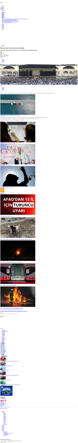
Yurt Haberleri (5, 424)
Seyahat (14, 20)
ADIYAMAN (4, 330)
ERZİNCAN (3, 349)
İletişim (3, 430)
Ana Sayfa (3, 411)
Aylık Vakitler (2, 354)
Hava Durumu (2, 401)
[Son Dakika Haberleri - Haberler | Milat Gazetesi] (6, 1)
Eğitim (5, 19)
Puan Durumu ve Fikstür (3, 403)
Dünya (3, 19)
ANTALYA (3, 334)
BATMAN (3, 339)
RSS (1, 406)
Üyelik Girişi (15, 22)
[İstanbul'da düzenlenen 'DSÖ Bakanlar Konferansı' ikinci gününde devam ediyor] (11, 309)
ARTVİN (3, 335)
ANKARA (3, 333)
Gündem (3, 12)
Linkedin (3, 59)
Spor (2, 27)
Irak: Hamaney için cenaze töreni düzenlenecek (8, 285)
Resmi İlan (3, 17)
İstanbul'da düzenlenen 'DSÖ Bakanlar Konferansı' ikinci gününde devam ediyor (14, 311)
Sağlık (12, 20)
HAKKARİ (3, 353)
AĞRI (3, 337)
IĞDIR (3, 355)
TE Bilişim (5, 408)
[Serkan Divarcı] (2, 191)
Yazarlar (3, 426)
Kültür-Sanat (15, 19)
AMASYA (3, 332)
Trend (4, 423)
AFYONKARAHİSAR (5, 331)
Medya (3, 20)
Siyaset (16, 20)
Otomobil (3, 15)
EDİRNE (3, 347)
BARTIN (3, 338)
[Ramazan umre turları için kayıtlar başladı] (39, 84)
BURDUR (3, 341)
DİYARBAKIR (4, 346)
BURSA (3, 342)
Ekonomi (3, 14)
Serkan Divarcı (2, 193)
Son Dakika (5, 421)
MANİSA (3, 366)
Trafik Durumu (2, 402)
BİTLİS (3, 344)
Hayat (11, 19)
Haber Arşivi (2, 405)
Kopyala (3, 62)
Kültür (3, 16)
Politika (3, 13)
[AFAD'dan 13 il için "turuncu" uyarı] (17, 214)
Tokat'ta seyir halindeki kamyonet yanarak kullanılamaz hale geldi (11, 308)
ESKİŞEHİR (3, 350)
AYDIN (3, 336)
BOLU (3, 340)
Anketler (3, 428)
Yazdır (3, 61)
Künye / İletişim (4, 22)
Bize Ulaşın (7, 22)
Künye (3, 429)
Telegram (3, 60)
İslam (13, 19)
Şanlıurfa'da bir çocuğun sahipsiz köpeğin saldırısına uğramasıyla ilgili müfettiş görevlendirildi (16, 239)
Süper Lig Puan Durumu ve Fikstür (8, 433)
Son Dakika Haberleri (3, 404)
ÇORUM (3, 385)
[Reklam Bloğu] (6, 395)
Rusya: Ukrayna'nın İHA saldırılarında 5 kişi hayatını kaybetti (10, 262)
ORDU (3, 371)
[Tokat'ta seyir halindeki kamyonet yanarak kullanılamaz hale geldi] (17, 306)
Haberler (3, 45)
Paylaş (1, 57)
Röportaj (10, 20)
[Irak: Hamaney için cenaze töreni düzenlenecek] (17, 283)
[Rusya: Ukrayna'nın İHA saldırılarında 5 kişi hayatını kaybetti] (17, 260)
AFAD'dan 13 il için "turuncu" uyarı (6, 216)
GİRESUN (3, 352)
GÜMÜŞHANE (4, 351)
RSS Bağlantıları (11, 22)
